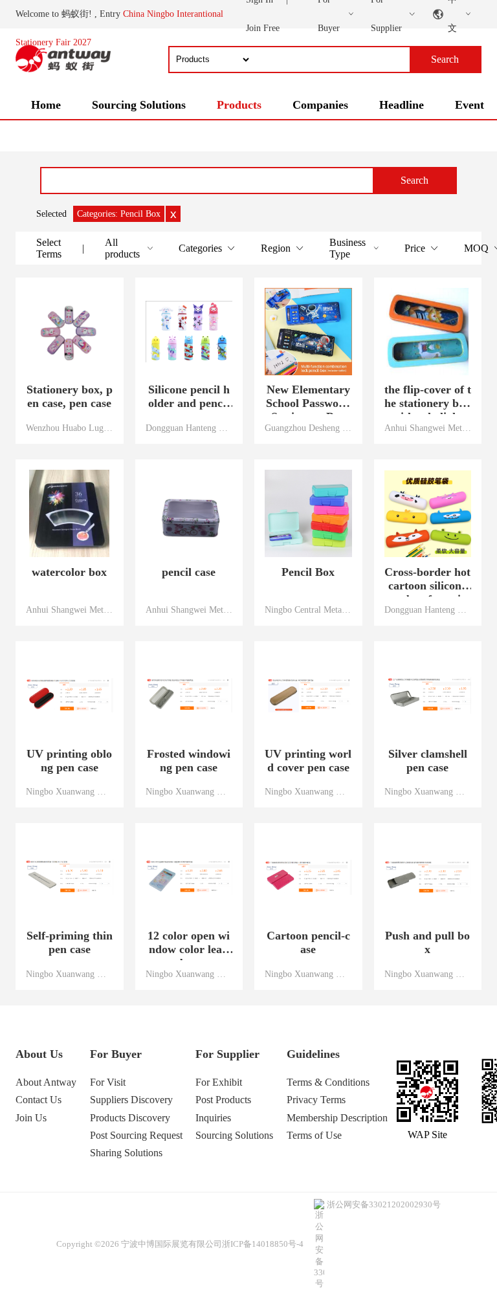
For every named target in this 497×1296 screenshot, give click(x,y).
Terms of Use (314, 1135)
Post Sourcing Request (136, 1135)
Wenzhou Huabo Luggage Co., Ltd (69, 428)
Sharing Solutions (126, 1152)
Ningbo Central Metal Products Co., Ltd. (308, 609)
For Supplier (227, 1054)
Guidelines (313, 1054)
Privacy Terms (316, 1099)
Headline (401, 104)
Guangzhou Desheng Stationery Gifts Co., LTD (308, 428)
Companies (320, 104)
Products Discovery (130, 1117)
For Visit (108, 1082)
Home (46, 104)
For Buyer (116, 1054)
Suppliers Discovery (131, 1099)
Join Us (31, 1117)
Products (239, 104)
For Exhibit (218, 1082)
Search (414, 180)
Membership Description (337, 1117)
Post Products (223, 1099)
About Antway (46, 1082)
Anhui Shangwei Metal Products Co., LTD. (428, 428)
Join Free (263, 28)
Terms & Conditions (328, 1082)
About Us (39, 1054)
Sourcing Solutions (139, 104)
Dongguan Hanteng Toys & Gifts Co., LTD (189, 428)
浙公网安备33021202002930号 (384, 1204)
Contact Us (38, 1099)
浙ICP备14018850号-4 (263, 1244)
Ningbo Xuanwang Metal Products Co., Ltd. (69, 791)
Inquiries (213, 1117)
